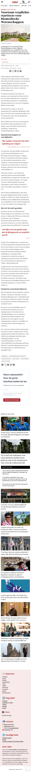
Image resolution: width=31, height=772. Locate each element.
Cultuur (4, 685)
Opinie (4, 684)
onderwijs (5, 356)
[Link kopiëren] (18, 71)
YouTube (4, 706)
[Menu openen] (2, 2)
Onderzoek (5, 687)
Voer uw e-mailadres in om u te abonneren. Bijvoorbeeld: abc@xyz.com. (12, 394)
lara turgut (15, 358)
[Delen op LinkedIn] (15, 71)
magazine (7, 738)
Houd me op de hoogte (12, 400)
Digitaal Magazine (14, 5)
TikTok (11, 702)
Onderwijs (24, 5)
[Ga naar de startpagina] (15, 2)
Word (5, 724)
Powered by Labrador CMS (15, 769)
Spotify (4, 708)
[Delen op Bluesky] (20, 71)
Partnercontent (6, 692)
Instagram (5, 702)
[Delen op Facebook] (10, 71)
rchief (4, 739)
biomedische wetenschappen (17, 356)
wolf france (24, 358)
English (4, 691)
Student (4, 680)
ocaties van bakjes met (9, 741)
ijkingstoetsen (6, 358)
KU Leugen (5, 689)
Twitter (4, 704)
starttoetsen (6, 361)
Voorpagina (4, 5)
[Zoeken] (29, 2)
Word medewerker (23, 3)
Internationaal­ (6, 682)
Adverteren (7, 726)
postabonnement (14, 728)
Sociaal (4, 678)
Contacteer (7, 730)
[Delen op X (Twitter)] (13, 71)
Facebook (4, 701)
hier (8, 762)
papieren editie (19, 741)
